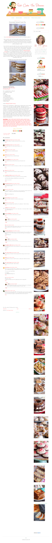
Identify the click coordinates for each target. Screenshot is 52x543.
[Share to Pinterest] (15, 133)
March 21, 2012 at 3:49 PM (15, 262)
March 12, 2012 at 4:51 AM (10, 170)
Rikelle (6, 257)
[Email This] (12, 133)
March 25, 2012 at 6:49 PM (10, 277)
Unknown (6, 154)
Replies (7, 217)
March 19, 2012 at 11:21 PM (10, 257)
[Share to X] (13, 133)
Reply (5, 142)
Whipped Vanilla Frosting (11, 103)
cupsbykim (6, 207)
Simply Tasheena (7, 267)
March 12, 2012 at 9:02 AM (15, 183)
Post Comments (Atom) (10, 310)
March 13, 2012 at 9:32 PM (10, 202)
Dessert (8, 134)
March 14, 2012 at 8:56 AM (11, 207)
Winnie (6, 170)
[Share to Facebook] (14, 133)
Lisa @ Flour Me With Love (9, 175)
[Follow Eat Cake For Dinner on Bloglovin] (37, 533)
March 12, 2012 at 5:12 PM (9, 189)
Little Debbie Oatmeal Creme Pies (12, 37)
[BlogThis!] (12, 133)
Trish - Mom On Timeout (8, 252)
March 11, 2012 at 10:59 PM (10, 164)
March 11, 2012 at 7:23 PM (11, 154)
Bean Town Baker (12, 87)
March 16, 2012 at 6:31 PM (14, 213)
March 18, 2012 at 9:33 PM (15, 252)
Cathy (6, 164)
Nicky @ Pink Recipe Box (8, 183)
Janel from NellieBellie (8, 213)
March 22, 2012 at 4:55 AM (13, 267)
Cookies (6, 134)
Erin (5, 189)
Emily (5, 202)
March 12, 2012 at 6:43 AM (16, 175)
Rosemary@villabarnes (8, 159)
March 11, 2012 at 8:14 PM (14, 159)
